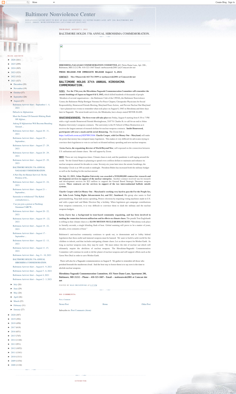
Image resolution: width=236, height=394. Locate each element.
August (17, 100)
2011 (13, 352)
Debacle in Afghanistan (23, 111)
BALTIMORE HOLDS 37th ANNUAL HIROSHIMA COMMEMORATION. (30, 261)
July (16, 284)
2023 (13, 72)
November (18, 88)
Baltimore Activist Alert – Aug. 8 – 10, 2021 (32, 255)
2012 (13, 348)
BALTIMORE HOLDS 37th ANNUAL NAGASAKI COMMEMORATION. (29, 169)
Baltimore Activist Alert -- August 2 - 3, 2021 (32, 279)
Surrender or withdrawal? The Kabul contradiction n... (28, 198)
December (18, 84)
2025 (13, 63)
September (18, 96)
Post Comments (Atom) (81, 310)
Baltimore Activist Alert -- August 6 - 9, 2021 (32, 266)
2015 (13, 335)
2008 (13, 364)
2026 (13, 59)
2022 (13, 76)
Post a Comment (64, 299)
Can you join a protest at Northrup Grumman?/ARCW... (28, 205)
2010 (13, 356)
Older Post (146, 304)
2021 (13, 80)
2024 (13, 68)
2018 (13, 323)
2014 (13, 339)
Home (105, 304)
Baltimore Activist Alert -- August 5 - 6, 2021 (32, 270)
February (18, 305)
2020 (13, 314)
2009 (13, 360)
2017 (13, 327)
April (16, 296)
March (17, 301)
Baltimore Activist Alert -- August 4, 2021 (31, 275)
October (17, 92)
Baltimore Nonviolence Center (60, 14)
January (17, 309)
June (16, 288)
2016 (13, 331)
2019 (13, 318)
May (16, 292)
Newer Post (64, 304)
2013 (13, 344)
